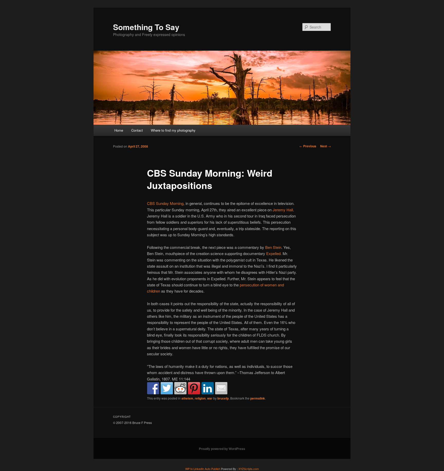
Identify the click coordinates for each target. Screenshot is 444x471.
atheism (187, 398)
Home (118, 130)
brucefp (223, 398)
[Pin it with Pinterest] (194, 388)
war (209, 398)
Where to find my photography (173, 130)
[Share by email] (221, 388)
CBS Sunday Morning (165, 203)
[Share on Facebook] (153, 388)
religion (200, 398)
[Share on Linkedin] (207, 388)
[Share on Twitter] (167, 388)
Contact (137, 130)
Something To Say (146, 26)
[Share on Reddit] (180, 388)
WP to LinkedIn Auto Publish (202, 469)
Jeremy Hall (283, 209)
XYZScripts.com (248, 469)
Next (325, 146)
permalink (257, 398)
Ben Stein (273, 247)
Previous (307, 146)
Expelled (273, 253)
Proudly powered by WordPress (222, 448)
